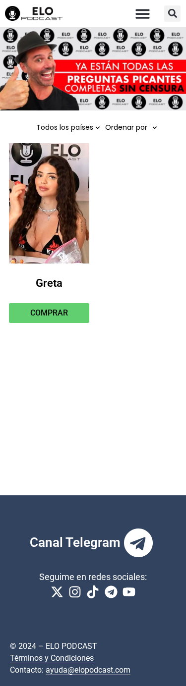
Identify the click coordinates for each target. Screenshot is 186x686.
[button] (143, 13)
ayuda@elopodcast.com (88, 670)
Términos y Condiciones (52, 658)
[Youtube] (129, 592)
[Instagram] (75, 592)
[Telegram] (138, 543)
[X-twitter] (57, 592)
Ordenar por (126, 127)
